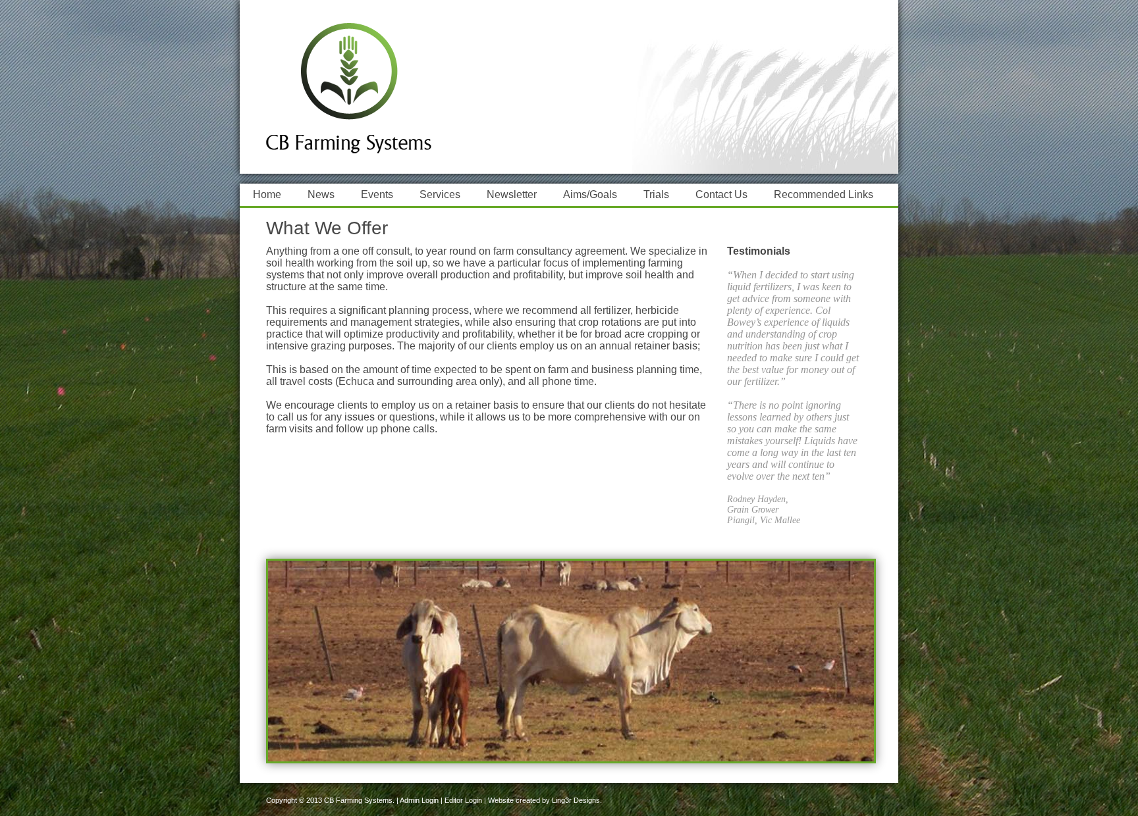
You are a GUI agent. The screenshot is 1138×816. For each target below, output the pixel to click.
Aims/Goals (590, 194)
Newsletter (512, 194)
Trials (656, 194)
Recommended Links (823, 194)
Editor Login (463, 800)
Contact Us (721, 194)
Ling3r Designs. (577, 800)
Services (440, 194)
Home (267, 194)
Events (377, 194)
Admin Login (419, 800)
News (321, 194)
